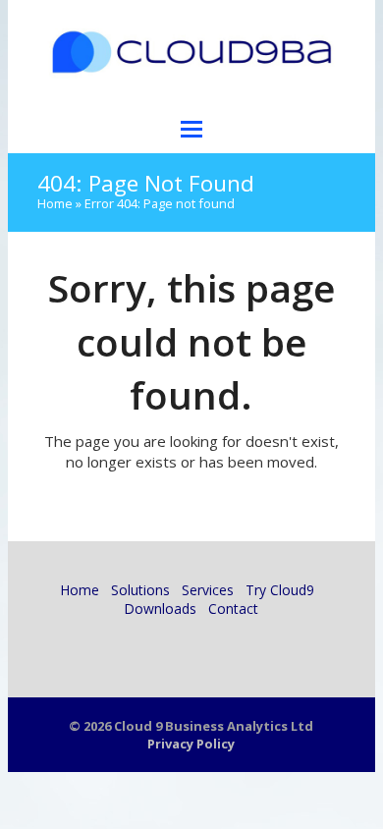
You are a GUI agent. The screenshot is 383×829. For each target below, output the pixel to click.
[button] (191, 128)
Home (55, 203)
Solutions (140, 589)
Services (208, 589)
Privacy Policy (191, 743)
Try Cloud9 (280, 589)
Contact (233, 608)
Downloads (160, 608)
